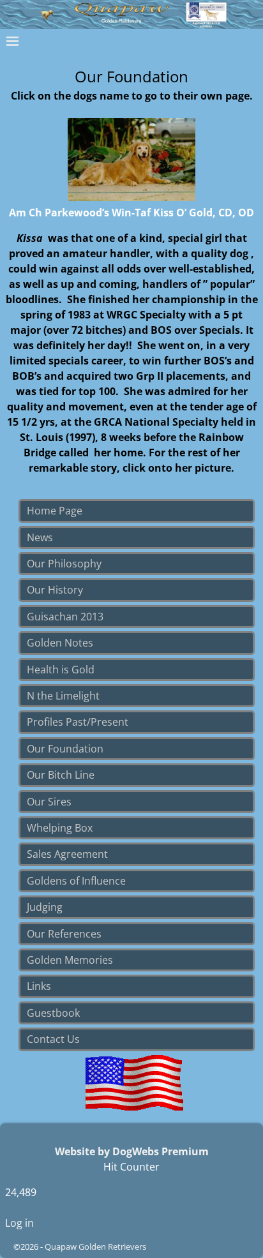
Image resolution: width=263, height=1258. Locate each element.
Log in (19, 1223)
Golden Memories (70, 960)
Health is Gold (60, 670)
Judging (45, 907)
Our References (64, 934)
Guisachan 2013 (65, 617)
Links (39, 986)
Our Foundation (65, 749)
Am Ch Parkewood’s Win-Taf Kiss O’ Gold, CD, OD (131, 213)
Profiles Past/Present (77, 722)
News (40, 537)
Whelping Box (60, 828)
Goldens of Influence (76, 881)
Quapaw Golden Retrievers (95, 1246)
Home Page (54, 511)
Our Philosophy (64, 564)
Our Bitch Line (60, 775)
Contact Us (53, 1039)
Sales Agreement (67, 854)
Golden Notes (60, 643)
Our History (55, 590)
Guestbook (53, 1013)
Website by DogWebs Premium (132, 1151)
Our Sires (49, 802)
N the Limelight (63, 696)
